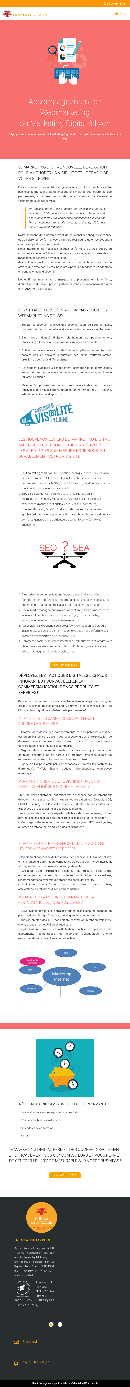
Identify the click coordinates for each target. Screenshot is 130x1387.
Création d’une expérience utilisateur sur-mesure (57, 870)
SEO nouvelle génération (37, 473)
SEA (94, 857)
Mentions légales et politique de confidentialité (58, 1383)
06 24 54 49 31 (117, 3)
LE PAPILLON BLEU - (45, 1286)
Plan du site (91, 1383)
